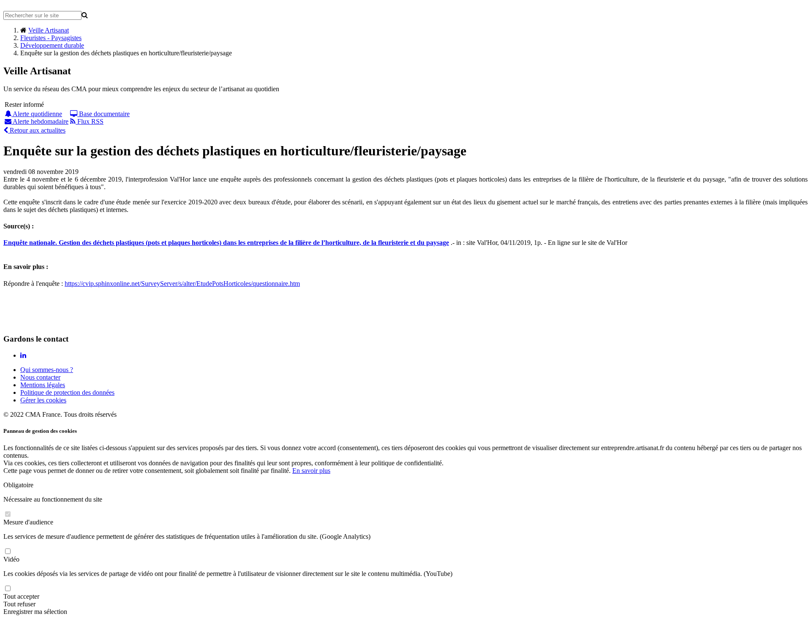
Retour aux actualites (36, 130)
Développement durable (52, 45)
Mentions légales (42, 384)
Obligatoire (18, 485)
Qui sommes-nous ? (46, 369)
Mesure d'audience (28, 522)
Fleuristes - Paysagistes (51, 37)
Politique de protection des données (67, 392)
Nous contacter (40, 377)
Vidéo (11, 559)
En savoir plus (311, 470)
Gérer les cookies (43, 400)
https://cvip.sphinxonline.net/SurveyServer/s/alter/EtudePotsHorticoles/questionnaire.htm (182, 283)
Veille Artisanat (48, 30)
